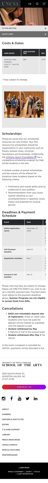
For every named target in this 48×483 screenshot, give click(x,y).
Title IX (37, 472)
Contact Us (24, 387)
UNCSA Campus (9, 445)
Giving (5, 424)
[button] (30, 4)
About (5, 409)
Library (6, 435)
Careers (6, 414)
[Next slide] (39, 104)
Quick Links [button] (7, 34)
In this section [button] (9, 28)
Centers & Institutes (13, 419)
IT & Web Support (11, 430)
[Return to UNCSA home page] (10, 4)
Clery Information (25, 474)
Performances (10, 455)
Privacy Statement (16, 472)
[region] (24, 61)
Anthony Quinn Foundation (21, 157)
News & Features (11, 450)
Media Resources (11, 440)
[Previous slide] (8, 104)
